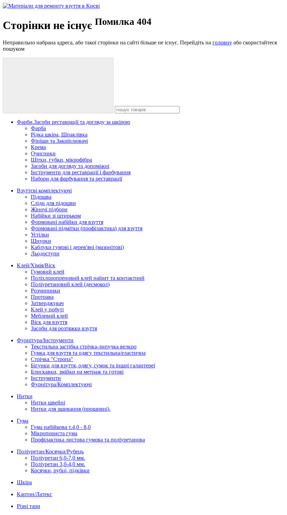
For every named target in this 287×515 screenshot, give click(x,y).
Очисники (43, 153)
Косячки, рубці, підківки (60, 470)
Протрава (42, 297)
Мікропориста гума (54, 433)
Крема (38, 147)
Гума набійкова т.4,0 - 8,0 (61, 427)
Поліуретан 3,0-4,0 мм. (58, 464)
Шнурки (41, 241)
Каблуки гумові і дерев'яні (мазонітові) (77, 247)
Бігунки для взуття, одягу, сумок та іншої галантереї (93, 365)
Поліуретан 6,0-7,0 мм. (58, 458)
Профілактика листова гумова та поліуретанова (88, 440)
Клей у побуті (47, 309)
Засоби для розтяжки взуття (64, 328)
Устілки (40, 235)
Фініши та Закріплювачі (59, 141)
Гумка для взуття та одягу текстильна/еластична (88, 353)
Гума (22, 421)
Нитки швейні (48, 402)
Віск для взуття (49, 322)
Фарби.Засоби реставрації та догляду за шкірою (73, 122)
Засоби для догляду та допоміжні (70, 166)
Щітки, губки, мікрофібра (61, 160)
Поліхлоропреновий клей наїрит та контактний (88, 278)
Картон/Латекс (34, 494)
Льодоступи (45, 253)
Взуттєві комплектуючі (44, 190)
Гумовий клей (47, 272)
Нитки (25, 396)
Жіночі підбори (49, 209)
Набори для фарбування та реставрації (76, 179)
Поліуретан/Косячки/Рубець (50, 451)
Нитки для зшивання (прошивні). (71, 409)
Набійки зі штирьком (56, 216)
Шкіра (24, 482)
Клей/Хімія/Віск (36, 265)
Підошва (41, 197)
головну (222, 42)
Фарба (38, 128)
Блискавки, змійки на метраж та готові (77, 372)
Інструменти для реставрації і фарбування (81, 172)
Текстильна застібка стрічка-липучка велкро (83, 347)
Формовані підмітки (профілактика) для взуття (86, 228)
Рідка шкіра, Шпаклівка (59, 134)
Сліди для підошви (53, 203)
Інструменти (46, 378)
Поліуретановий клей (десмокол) (70, 284)
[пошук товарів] (58, 85)
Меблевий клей (49, 316)
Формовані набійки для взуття (67, 222)
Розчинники (45, 291)
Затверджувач (47, 303)
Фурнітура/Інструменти (45, 340)
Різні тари (28, 506)
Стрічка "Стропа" (52, 359)
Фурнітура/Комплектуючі (61, 384)
